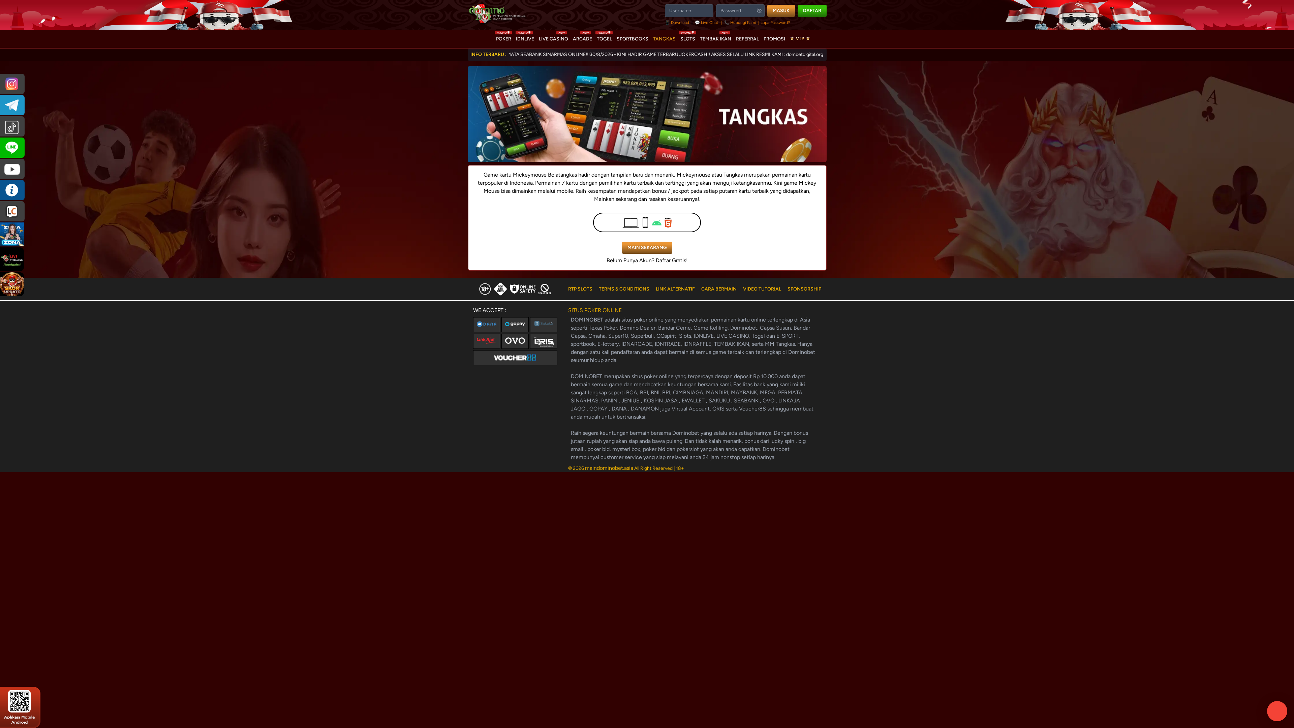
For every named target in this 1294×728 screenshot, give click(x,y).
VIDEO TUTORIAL (762, 289)
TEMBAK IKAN (715, 37)
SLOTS (687, 37)
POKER (503, 37)
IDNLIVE (525, 37)
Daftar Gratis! (672, 260)
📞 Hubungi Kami (740, 22)
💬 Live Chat (706, 22)
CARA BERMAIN (719, 289)
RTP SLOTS (580, 289)
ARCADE (582, 37)
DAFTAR (812, 10)
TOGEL (604, 37)
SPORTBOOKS (632, 39)
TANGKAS (664, 39)
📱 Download (677, 22)
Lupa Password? (775, 22)
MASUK (781, 10)
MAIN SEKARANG (647, 247)
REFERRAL (747, 39)
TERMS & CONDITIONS (624, 289)
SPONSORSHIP (804, 289)
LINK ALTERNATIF (675, 289)
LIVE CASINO (553, 37)
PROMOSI (774, 39)
